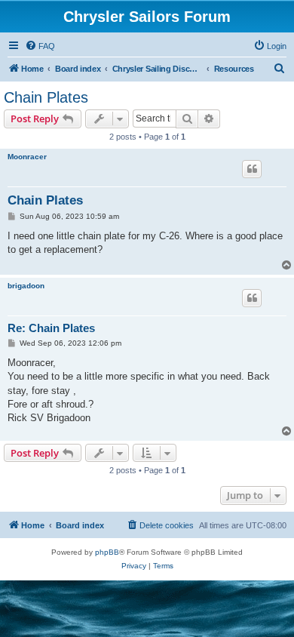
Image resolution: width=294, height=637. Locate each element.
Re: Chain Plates (51, 328)
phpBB (107, 552)
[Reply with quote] (252, 169)
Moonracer (27, 156)
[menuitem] (40, 46)
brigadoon (26, 286)
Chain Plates (46, 97)
